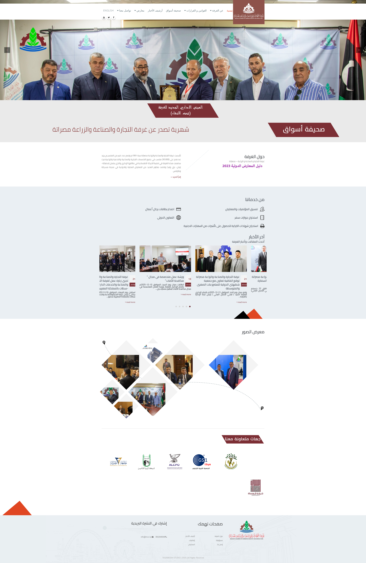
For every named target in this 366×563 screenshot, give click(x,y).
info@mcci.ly (146, 537)
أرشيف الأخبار (155, 10)
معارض (140, 10)
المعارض (191, 544)
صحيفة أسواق (173, 10)
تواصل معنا (125, 10)
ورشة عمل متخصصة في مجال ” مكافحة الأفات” (183, 278)
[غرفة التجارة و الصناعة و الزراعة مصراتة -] (248, 12)
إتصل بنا (220, 544)
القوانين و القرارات (196, 10)
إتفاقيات (192, 540)
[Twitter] (109, 17)
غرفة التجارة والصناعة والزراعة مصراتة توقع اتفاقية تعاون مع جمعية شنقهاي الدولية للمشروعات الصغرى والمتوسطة (235, 282)
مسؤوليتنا (219, 540)
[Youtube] (104, 17)
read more (259, 302)
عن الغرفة (217, 10)
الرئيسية (231, 10)
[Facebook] (114, 17)
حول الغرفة (219, 536)
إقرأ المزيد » (176, 177)
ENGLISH (108, 10)
